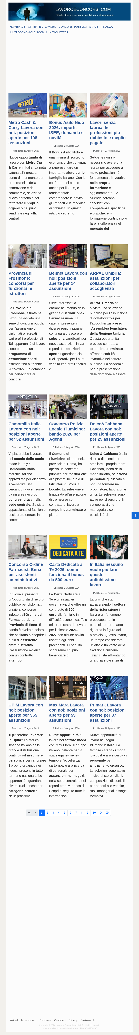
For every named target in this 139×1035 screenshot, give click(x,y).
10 (94, 812)
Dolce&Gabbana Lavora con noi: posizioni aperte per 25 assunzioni (107, 431)
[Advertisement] (69, 61)
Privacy (73, 1020)
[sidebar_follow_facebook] (135, 515)
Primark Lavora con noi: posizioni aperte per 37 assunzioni (108, 713)
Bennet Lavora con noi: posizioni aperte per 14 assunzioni (68, 281)
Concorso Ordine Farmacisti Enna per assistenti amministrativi (25, 572)
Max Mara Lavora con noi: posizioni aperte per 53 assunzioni (67, 713)
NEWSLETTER (58, 32)
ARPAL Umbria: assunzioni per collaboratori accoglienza (105, 281)
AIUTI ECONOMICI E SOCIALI (28, 32)
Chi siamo (45, 1020)
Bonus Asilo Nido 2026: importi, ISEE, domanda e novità (66, 130)
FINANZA (107, 26)
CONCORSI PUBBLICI (73, 26)
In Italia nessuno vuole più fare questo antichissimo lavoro (106, 574)
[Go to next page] (101, 813)
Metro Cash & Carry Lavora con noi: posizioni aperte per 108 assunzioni (25, 132)
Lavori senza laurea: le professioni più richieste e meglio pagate (108, 132)
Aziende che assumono (23, 1020)
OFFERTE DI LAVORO (42, 26)
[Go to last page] (107, 813)
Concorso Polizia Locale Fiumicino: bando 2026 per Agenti (67, 431)
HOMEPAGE (17, 26)
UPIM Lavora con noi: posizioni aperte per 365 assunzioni (25, 713)
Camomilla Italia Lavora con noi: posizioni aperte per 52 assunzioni (26, 431)
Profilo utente (88, 1020)
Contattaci (59, 1020)
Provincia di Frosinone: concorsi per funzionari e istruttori (21, 283)
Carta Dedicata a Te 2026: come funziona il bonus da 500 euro (66, 572)
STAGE (93, 26)
